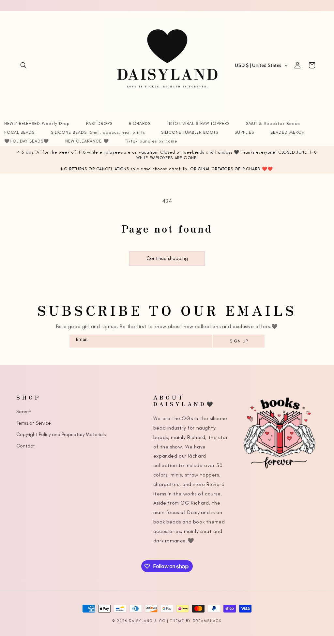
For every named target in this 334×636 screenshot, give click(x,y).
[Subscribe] (238, 341)
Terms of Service (33, 423)
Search (23, 412)
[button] (23, 65)
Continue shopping (167, 258)
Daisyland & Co (147, 621)
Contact (25, 446)
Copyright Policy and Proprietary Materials (61, 434)
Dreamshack (207, 621)
